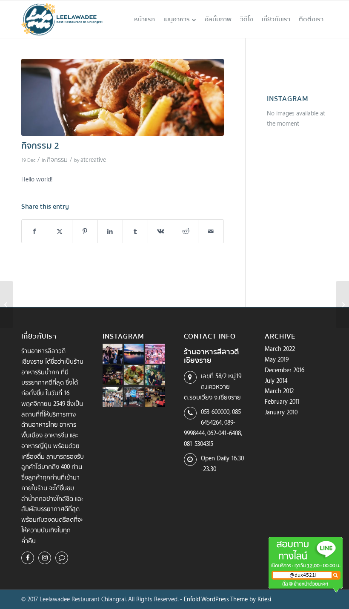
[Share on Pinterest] (84, 231)
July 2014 (276, 380)
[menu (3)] (122, 97)
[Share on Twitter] (59, 231)
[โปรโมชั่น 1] (6, 304)
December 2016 (284, 370)
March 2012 (279, 391)
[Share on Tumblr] (135, 231)
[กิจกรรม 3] (342, 304)
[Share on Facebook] (34, 231)
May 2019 (277, 359)
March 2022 (280, 349)
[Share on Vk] (160, 231)
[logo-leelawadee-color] (62, 19)
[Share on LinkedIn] (110, 231)
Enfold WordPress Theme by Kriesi (227, 599)
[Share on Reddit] (185, 231)
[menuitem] (144, 19)
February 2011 (282, 401)
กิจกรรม (57, 159)
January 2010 (281, 412)
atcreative (93, 159)
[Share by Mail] (210, 231)
